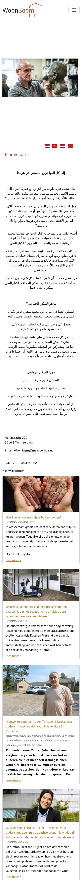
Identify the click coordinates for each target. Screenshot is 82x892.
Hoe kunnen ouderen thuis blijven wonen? (33, 517)
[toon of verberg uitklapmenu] (74, 10)
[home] (48, 146)
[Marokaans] (71, 146)
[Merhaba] (55, 146)
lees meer (12, 560)
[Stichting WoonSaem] (63, 146)
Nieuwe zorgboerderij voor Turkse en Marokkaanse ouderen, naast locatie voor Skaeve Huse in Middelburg (39, 726)
